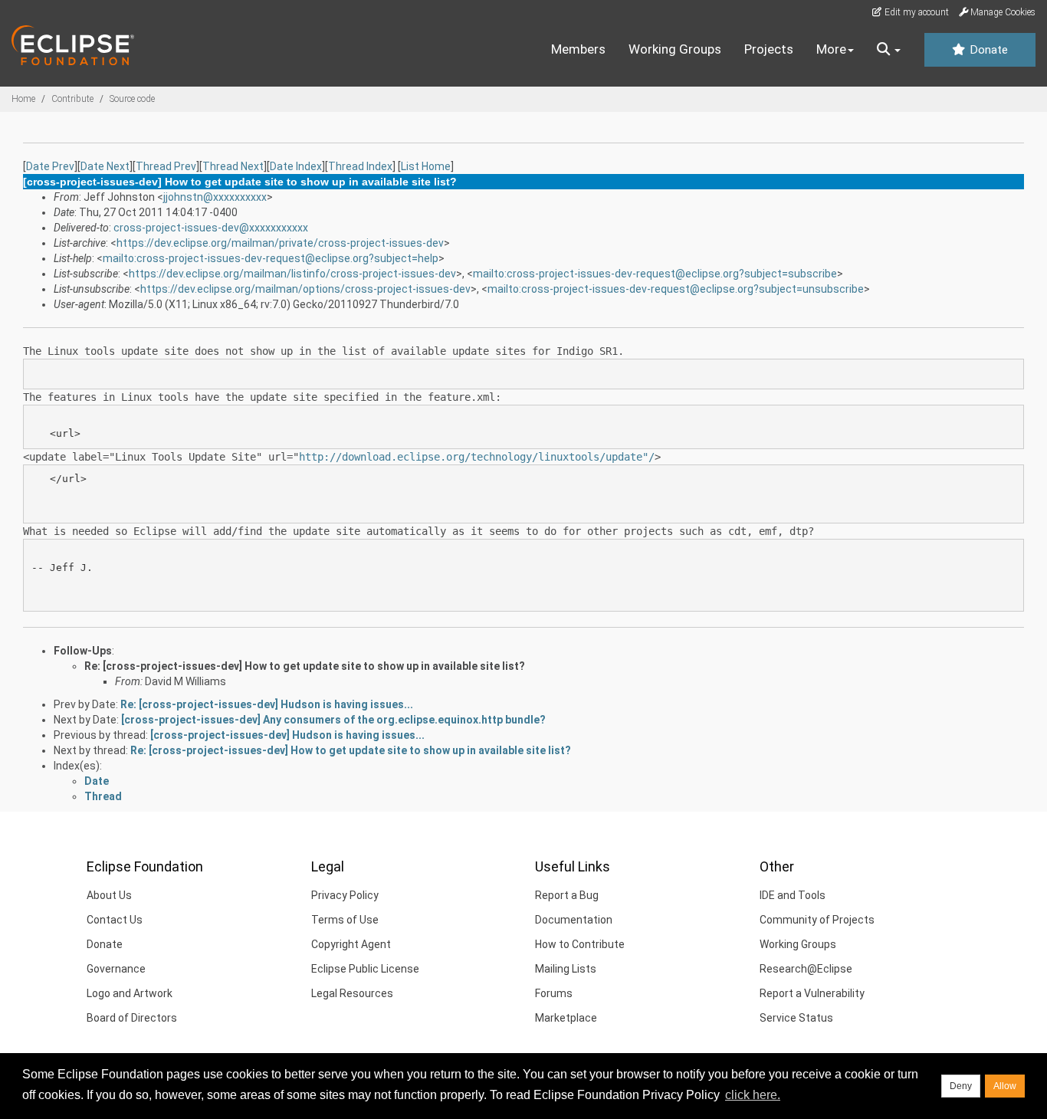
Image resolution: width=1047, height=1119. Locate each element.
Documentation (573, 920)
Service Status (796, 1018)
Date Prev (50, 166)
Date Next (105, 166)
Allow (1004, 1086)
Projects (768, 49)
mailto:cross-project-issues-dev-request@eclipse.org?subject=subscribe (655, 273)
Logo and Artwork (129, 993)
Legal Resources (352, 993)
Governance (116, 969)
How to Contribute (580, 944)
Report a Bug (567, 895)
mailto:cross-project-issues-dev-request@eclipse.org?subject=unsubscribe (675, 289)
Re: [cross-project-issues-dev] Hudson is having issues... (266, 704)
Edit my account (915, 12)
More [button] (831, 49)
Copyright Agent (351, 944)
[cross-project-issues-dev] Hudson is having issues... (287, 735)
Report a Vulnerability (812, 993)
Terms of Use (345, 920)
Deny (961, 1086)
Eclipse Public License (365, 969)
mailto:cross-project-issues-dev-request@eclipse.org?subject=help (270, 258)
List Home (426, 166)
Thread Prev (166, 166)
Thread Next (233, 166)
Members (578, 49)
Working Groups (675, 49)
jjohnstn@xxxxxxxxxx (215, 197)
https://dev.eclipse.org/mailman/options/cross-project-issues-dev (305, 289)
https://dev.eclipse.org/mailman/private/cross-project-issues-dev (280, 243)
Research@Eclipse (806, 969)
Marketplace (566, 1018)
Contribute (72, 99)
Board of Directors (132, 1018)
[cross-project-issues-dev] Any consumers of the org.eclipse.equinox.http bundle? (333, 720)
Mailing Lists (565, 969)
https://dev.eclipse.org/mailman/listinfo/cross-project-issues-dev (292, 273)
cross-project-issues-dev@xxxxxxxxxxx (210, 228)
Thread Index (360, 166)
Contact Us (115, 920)
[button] (889, 49)
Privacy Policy (345, 895)
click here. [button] (752, 1094)
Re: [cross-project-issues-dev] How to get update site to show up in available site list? (304, 666)
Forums (554, 993)
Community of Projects (817, 920)
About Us (109, 895)
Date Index (296, 166)
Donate (987, 50)
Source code (132, 99)
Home (23, 99)
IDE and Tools (792, 895)
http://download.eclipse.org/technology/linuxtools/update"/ (477, 457)
